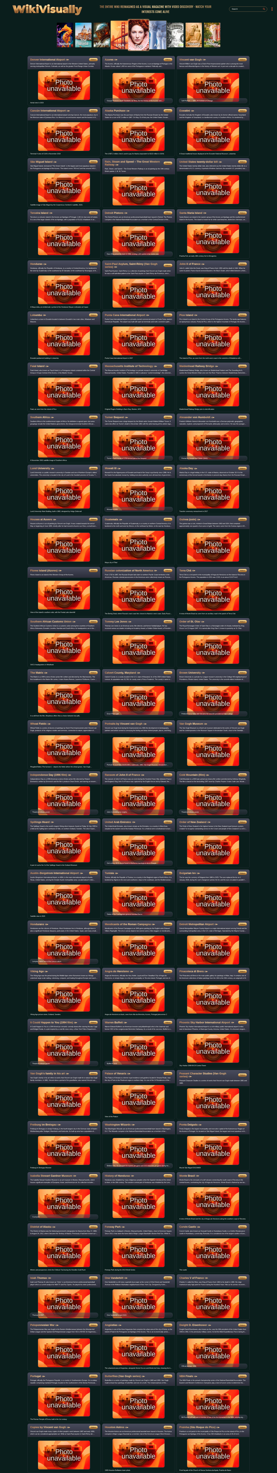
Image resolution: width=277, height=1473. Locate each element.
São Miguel (41, 161)
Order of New (192, 822)
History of (117, 1175)
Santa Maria (190, 212)
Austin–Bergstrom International (54, 873)
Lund (40, 468)
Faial (37, 366)
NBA (186, 1376)
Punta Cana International (125, 315)
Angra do (117, 971)
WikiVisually (37, 8)
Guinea (187, 519)
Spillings (40, 822)
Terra (185, 570)
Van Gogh (191, 723)
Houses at (41, 519)
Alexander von (194, 417)
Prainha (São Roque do (197, 1427)
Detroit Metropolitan (196, 924)
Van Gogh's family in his (47, 1073)
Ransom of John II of (122, 774)
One (114, 1277)
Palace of (115, 1073)
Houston (114, 1427)
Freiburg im (43, 1124)
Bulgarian (187, 873)
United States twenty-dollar (198, 161)
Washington (118, 1124)
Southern (40, 417)
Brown (190, 672)
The (36, 672)
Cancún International (48, 110)
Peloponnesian (42, 1325)
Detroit (114, 212)
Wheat (38, 723)
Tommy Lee (116, 621)
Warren (114, 1022)
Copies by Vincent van (48, 1427)
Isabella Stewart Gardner (51, 1175)
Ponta (188, 1124)
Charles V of (191, 1277)
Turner (114, 417)
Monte (187, 1175)
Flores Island (44, 570)
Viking (37, 971)
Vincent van (190, 59)
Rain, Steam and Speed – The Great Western (132, 163)
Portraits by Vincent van (123, 723)
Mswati (111, 468)
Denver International (47, 59)
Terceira (39, 212)
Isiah (38, 1277)
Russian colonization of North (129, 570)
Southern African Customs (51, 621)
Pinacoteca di (191, 971)
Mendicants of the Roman (128, 924)
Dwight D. (193, 1325)
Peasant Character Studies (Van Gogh (202, 1075)
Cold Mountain (192, 774)
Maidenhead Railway (196, 366)
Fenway (113, 1226)
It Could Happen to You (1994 (51, 1022)
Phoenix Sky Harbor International (204, 1022)
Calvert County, (120, 672)
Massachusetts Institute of (129, 366)
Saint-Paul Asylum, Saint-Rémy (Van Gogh (131, 265)
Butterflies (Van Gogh (123, 1376)
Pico (186, 315)
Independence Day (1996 (48, 774)
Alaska (115, 110)
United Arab (118, 822)
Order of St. (189, 621)
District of (40, 1226)
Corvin (187, 1226)
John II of (189, 263)
